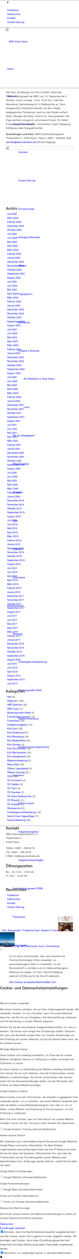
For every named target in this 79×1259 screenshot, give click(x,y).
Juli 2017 (12, 615)
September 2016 (16, 655)
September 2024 (16, 273)
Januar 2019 (13, 544)
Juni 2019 (12, 524)
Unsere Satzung (15, 22)
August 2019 (14, 516)
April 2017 (12, 628)
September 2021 (16, 417)
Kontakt (11, 18)
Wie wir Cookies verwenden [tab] (14, 1003)
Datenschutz (14, 14)
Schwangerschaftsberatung (21, 812)
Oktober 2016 (14, 651)
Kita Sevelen (14, 744)
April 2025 (12, 245)
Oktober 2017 (14, 604)
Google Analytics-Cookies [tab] (14, 1091)
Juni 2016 (12, 667)
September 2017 (16, 607)
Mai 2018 (12, 576)
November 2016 (15, 647)
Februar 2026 (14, 221)
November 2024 (15, 265)
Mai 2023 (12, 337)
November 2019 (15, 504)
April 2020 (12, 484)
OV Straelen (13, 804)
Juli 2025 (12, 234)
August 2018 (14, 564)
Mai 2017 (12, 623)
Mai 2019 (12, 528)
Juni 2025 (12, 237)
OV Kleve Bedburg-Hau (19, 796)
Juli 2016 (12, 663)
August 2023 (14, 325)
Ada (9, 696)
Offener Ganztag (16, 772)
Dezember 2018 (15, 548)
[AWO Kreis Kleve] (33, 41)
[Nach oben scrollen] (1, 950)
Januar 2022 (13, 401)
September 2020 (16, 464)
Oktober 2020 (14, 460)
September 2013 (16, 679)
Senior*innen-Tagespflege (20, 816)
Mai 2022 (12, 385)
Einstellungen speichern (12, 1228)
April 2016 (12, 671)
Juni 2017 (12, 620)
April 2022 (12, 389)
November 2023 (15, 313)
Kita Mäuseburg (15, 736)
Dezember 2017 (15, 596)
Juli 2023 (12, 329)
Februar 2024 (14, 301)
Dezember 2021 (15, 405)
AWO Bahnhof (14, 704)
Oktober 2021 (14, 413)
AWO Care (12, 708)
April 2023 (12, 341)
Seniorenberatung (16, 820)
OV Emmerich (14, 780)
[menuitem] (40, 10)
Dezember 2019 (15, 500)
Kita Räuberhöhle (16, 740)
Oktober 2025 (14, 229)
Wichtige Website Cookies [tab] (14, 1049)
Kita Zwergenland (16, 756)
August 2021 (14, 421)
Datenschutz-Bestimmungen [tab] (15, 1208)
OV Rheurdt (13, 800)
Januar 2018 (13, 592)
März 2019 (12, 536)
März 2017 (12, 631)
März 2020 (12, 488)
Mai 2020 (12, 480)
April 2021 (12, 436)
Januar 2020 (13, 496)
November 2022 (15, 361)
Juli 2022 (12, 377)
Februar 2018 (14, 588)
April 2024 (12, 293)
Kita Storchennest (16, 748)
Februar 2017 (14, 635)
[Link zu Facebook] (7, 2)
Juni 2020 (12, 476)
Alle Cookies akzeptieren (22, 982)
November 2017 (15, 599)
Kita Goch (12, 728)
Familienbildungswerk (18, 716)
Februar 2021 (14, 444)
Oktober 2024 (14, 269)
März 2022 (12, 393)
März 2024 (12, 297)
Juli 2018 (12, 568)
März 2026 (12, 218)
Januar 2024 (13, 305)
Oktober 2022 (14, 365)
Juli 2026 (12, 214)
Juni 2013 (12, 683)
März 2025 (12, 250)
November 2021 (15, 409)
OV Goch (12, 788)
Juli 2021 (12, 424)
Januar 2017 (13, 639)
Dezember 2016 (15, 643)
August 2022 (14, 373)
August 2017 (14, 612)
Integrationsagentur (17, 724)
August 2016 (14, 659)
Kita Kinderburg (15, 732)
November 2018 (15, 552)
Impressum (13, 10)
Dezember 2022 (15, 357)
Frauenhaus (13, 720)
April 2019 (12, 532)
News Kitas (13, 764)
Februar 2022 (14, 397)
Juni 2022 (12, 381)
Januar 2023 (13, 353)
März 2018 (12, 584)
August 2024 (14, 277)
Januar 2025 (13, 257)
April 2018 (12, 580)
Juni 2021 (12, 428)
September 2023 (16, 321)
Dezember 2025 (15, 226)
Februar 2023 (14, 349)
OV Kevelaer (14, 792)
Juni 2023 (12, 333)
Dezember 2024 (15, 261)
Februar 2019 (14, 540)
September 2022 (16, 369)
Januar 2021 (13, 448)
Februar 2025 (14, 253)
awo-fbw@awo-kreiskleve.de (21, 142)
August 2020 (14, 468)
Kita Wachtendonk (16, 752)
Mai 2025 (12, 242)
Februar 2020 (14, 492)
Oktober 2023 (14, 317)
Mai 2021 (12, 432)
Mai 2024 (12, 289)
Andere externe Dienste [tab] (12, 1135)
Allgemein (12, 700)
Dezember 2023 (15, 309)
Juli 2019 (12, 520)
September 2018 (16, 560)
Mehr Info (51, 982)
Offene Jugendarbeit (17, 768)
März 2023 (12, 345)
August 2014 (14, 675)
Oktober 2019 (14, 508)
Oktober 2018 (14, 556)
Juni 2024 (12, 285)
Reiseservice (14, 808)
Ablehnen (41, 982)
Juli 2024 (12, 281)
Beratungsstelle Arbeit (19, 712)
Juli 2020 (12, 472)
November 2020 (15, 456)
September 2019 (16, 512)
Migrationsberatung (17, 760)
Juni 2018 (12, 572)
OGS (9, 776)
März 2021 (12, 440)
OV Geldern (13, 784)
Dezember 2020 (15, 452)
